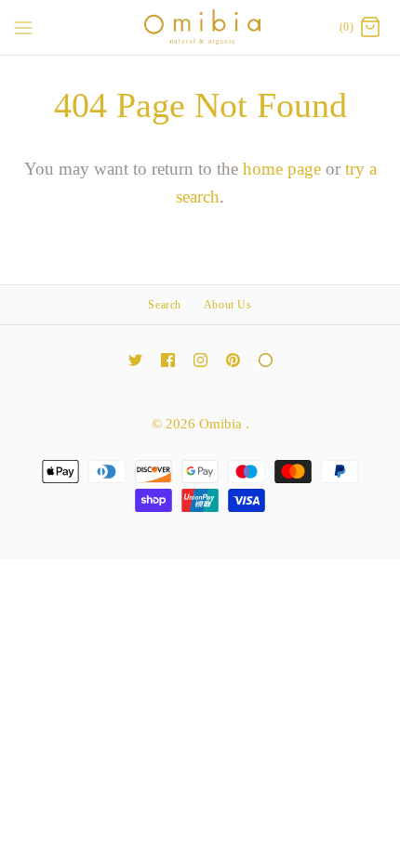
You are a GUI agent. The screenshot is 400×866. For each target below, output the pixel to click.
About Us (228, 304)
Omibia (222, 423)
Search (164, 304)
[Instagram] (200, 360)
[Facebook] (168, 360)
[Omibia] (200, 27)
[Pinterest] (233, 360)
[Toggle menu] (23, 27)
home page (282, 168)
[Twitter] (135, 360)
